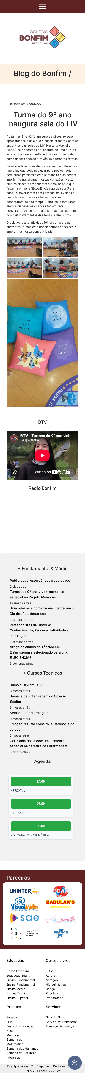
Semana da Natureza (21, 1053)
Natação (52, 980)
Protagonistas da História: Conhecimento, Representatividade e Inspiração (39, 630)
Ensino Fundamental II (22, 984)
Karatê (50, 975)
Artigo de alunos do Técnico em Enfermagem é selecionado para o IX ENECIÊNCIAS (39, 652)
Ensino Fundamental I (22, 980)
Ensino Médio (16, 989)
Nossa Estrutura (18, 971)
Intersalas (13, 1057)
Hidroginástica (56, 984)
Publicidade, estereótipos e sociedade (40, 580)
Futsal (50, 971)
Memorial (13, 1035)
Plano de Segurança (60, 1026)
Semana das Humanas (22, 1048)
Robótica (52, 993)
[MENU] (42, 6)
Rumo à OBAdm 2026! (27, 685)
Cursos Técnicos (18, 993)
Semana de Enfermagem (29, 713)
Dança (50, 989)
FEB (9, 1022)
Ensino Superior (17, 998)
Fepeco (12, 1017)
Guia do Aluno (55, 1017)
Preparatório (54, 998)
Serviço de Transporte (61, 1022)
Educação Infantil (19, 975)
